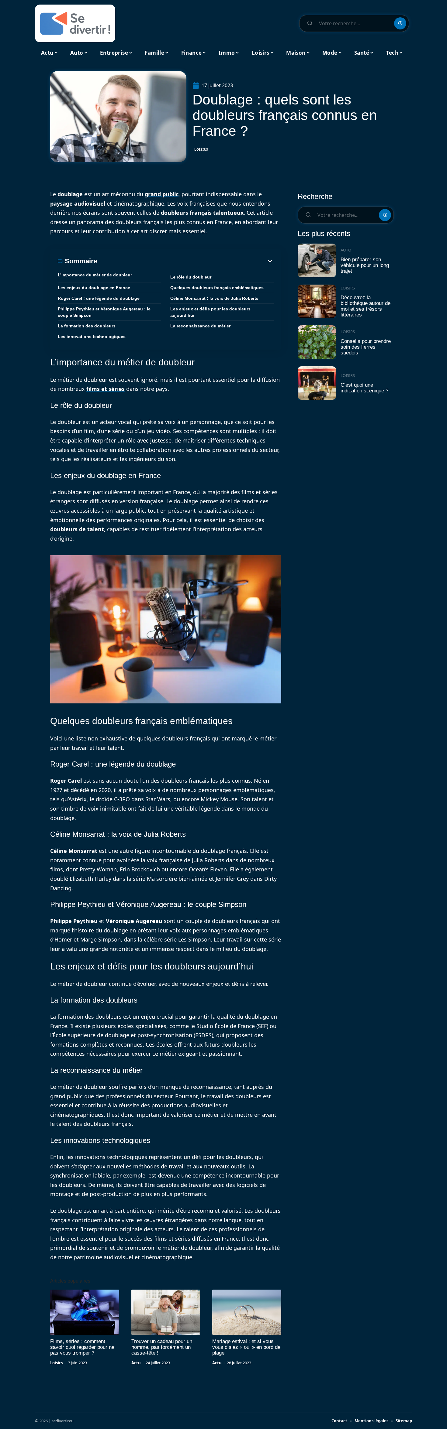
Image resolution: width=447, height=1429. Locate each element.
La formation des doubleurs (87, 325)
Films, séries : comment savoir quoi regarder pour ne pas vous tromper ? (82, 1347)
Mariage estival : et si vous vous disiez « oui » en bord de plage (246, 1347)
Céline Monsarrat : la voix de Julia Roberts (214, 298)
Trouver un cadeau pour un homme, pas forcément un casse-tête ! (161, 1347)
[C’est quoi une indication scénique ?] (317, 383)
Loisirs (201, 149)
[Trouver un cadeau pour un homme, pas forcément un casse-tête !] (165, 1312)
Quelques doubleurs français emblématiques (217, 287)
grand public (161, 194)
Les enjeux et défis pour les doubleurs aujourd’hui (210, 312)
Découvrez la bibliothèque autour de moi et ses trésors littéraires (365, 306)
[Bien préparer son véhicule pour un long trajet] (317, 260)
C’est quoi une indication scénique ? (364, 388)
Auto (346, 250)
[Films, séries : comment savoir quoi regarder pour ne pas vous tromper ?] (84, 1312)
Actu (136, 1363)
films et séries (105, 388)
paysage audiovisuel (77, 203)
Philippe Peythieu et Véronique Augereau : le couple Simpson (104, 312)
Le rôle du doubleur (190, 277)
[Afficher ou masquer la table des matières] (185, 261)
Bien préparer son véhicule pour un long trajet (365, 265)
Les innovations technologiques (92, 336)
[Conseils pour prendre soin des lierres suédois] (317, 342)
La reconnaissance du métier (200, 325)
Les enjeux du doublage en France (94, 287)
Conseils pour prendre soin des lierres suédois (366, 346)
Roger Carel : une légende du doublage (99, 298)
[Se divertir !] (75, 23)
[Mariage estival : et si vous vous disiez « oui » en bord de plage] (246, 1312)
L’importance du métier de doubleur (95, 274)
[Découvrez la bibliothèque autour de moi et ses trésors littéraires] (317, 301)
